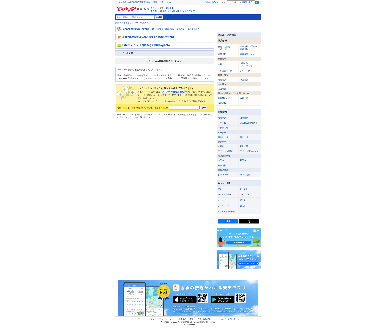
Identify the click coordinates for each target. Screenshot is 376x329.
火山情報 (222, 89)
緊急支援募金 (193, 29)
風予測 (243, 160)
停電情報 (222, 54)
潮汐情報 (222, 165)
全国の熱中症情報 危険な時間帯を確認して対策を (148, 37)
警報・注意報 (224, 48)
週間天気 (244, 118)
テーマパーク (223, 206)
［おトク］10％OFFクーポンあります (178, 11)
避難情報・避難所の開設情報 (249, 47)
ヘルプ (222, 2)
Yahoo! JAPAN (211, 2)
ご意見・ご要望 (194, 319)
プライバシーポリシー (146, 319)
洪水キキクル (246, 70)
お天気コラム (224, 174)
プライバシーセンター (167, 319)
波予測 (221, 160)
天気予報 (222, 118)
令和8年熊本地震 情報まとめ (138, 29)
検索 (257, 2)
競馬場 (243, 206)
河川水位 (246, 64)
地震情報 (159, 29)
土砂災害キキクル (226, 70)
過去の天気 (249, 123)
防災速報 (222, 103)
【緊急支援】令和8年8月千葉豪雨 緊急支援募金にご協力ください (145, 2)
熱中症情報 (245, 174)
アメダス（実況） (226, 151)
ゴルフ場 (243, 189)
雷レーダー (245, 137)
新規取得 (169, 8)
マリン (221, 200)
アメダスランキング (249, 151)
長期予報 (222, 123)
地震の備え (170, 29)
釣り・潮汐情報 (224, 194)
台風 (220, 64)
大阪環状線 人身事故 (248, 2)
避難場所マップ (247, 54)
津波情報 (244, 79)
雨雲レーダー (224, 137)
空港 (220, 189)
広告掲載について (210, 319)
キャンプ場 (244, 194)
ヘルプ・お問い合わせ (229, 319)
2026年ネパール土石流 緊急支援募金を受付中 (146, 45)
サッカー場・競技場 (226, 211)
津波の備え (181, 29)
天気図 (221, 146)
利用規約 (182, 319)
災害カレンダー (225, 98)
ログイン (154, 11)
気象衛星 (244, 146)
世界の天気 (223, 128)
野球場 (243, 200)
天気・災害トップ (123, 22)
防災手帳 (244, 98)
